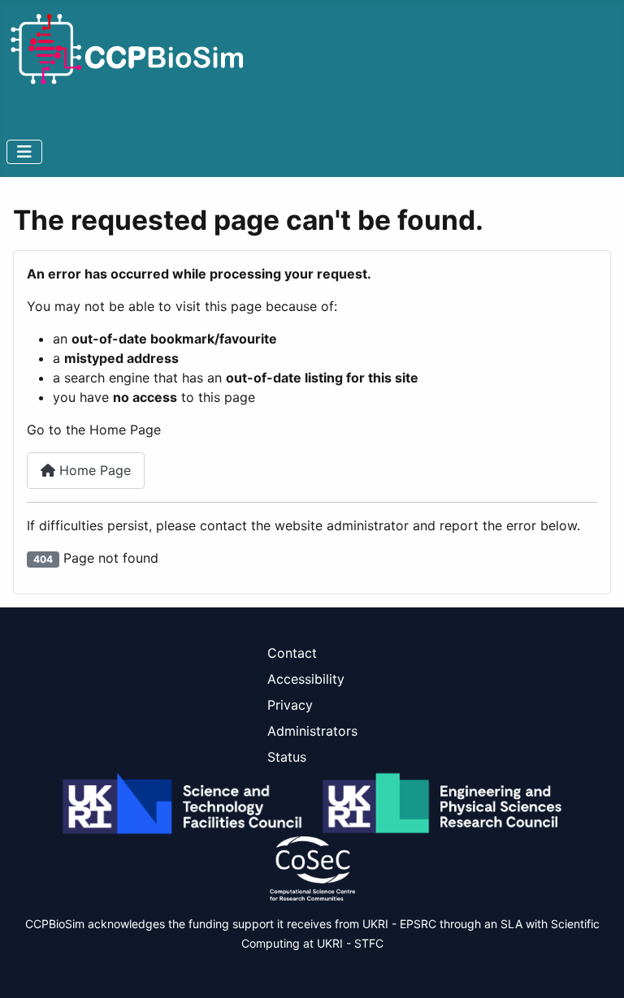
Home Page (93, 470)
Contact (292, 653)
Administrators (312, 731)
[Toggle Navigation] (24, 152)
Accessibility (305, 679)
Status (286, 757)
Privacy (290, 705)
